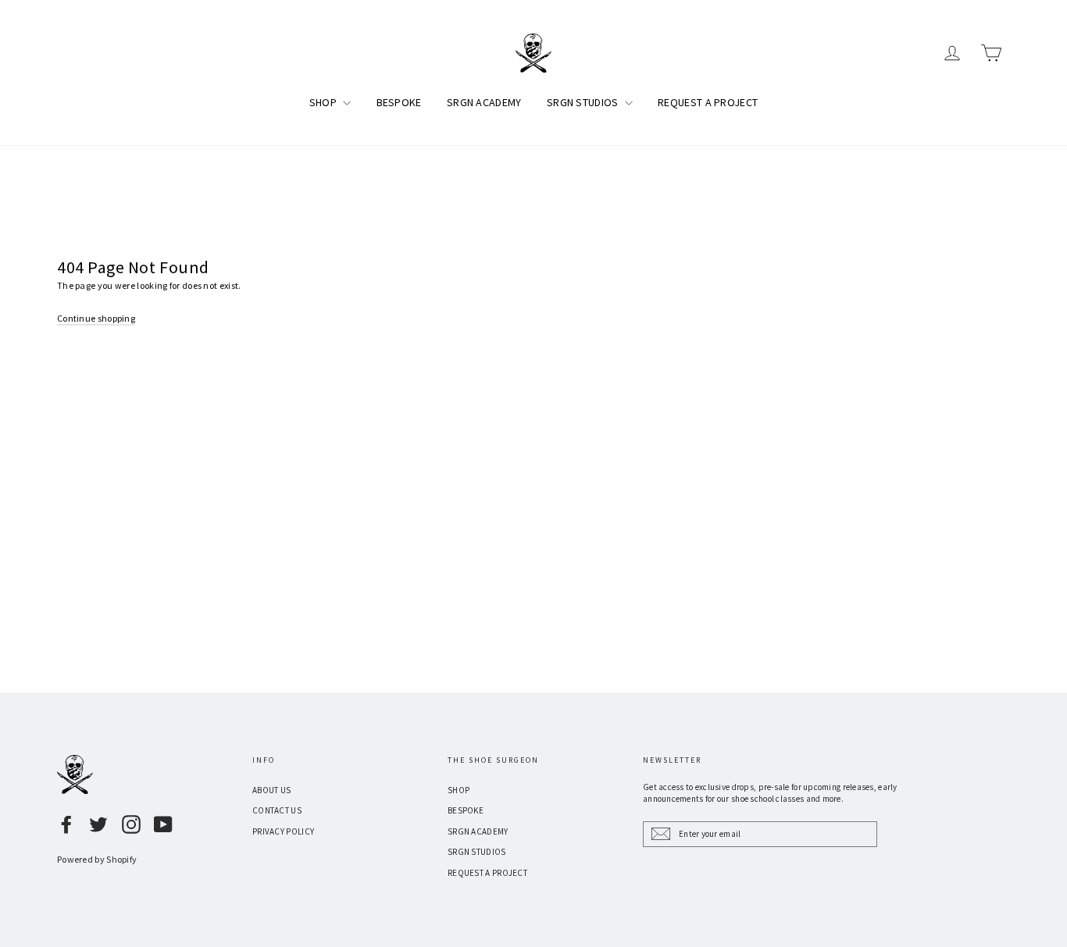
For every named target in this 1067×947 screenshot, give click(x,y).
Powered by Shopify (97, 859)
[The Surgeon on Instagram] (131, 824)
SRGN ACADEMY (484, 102)
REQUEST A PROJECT (708, 102)
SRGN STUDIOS (584, 102)
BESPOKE (399, 102)
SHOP (324, 102)
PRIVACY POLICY (283, 831)
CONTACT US (277, 810)
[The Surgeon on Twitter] (98, 824)
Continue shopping (96, 318)
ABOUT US (271, 790)
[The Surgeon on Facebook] (66, 824)
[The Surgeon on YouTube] (163, 824)
